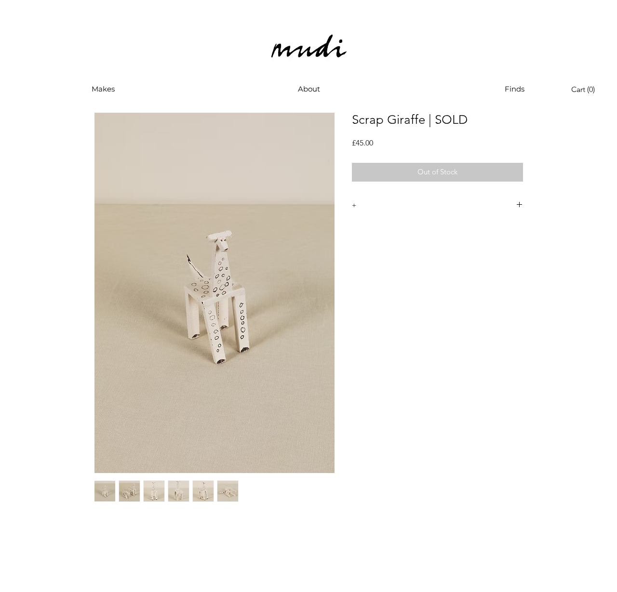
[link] (585, 89)
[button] (103, 89)
